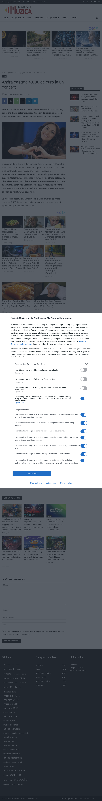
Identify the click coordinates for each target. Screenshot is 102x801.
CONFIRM (32, 473)
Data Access (51, 483)
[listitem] (51, 364)
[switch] (83, 370)
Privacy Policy (66, 483)
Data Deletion (36, 483)
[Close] (96, 318)
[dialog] (51, 400)
